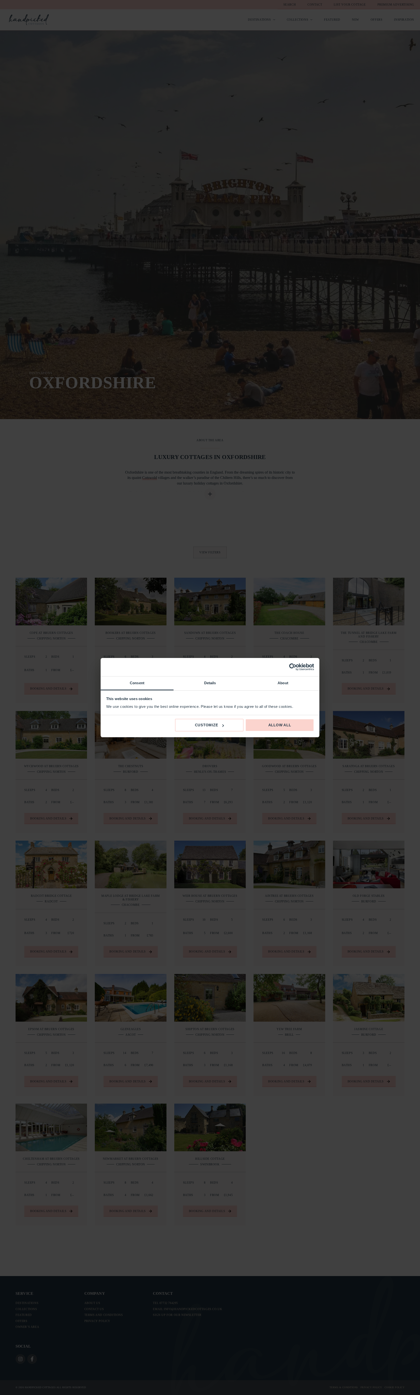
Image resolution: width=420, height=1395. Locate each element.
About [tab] (283, 683)
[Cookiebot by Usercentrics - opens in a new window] (292, 667)
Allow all (279, 725)
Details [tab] (210, 683)
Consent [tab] (137, 683)
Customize (206, 725)
